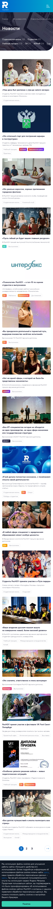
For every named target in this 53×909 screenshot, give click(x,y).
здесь (46, 872)
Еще (49, 43)
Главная (5, 19)
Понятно (26, 904)
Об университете (19, 19)
